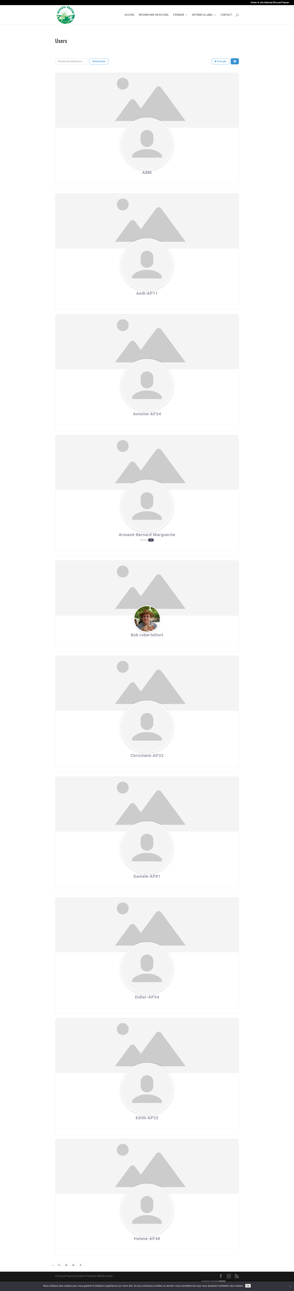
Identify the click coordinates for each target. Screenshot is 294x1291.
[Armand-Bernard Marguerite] (147, 462)
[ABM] (147, 100)
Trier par (221, 61)
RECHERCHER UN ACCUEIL (154, 15)
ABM (147, 172)
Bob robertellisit (147, 635)
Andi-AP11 (147, 293)
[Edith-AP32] (147, 1045)
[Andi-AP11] (147, 220)
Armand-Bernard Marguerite (147, 534)
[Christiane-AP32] (147, 683)
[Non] (289, 1286)
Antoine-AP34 (147, 414)
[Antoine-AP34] (147, 341)
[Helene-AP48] (147, 1166)
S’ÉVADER (178, 15)
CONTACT (226, 15)
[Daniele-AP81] (147, 803)
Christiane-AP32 (147, 755)
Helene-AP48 (147, 1238)
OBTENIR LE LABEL (202, 15)
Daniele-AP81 (147, 876)
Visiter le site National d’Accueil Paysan (270, 3)
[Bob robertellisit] (147, 588)
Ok (248, 1285)
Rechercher (98, 61)
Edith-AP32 (147, 1118)
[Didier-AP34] (147, 924)
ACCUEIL (130, 15)
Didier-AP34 (147, 997)
